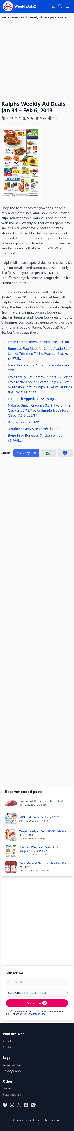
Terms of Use (12, 1065)
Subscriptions (12, 1095)
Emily (30, 118)
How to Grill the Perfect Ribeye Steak (41, 801)
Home (5, 17)
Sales (15, 17)
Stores (7, 1089)
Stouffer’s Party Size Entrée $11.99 (33, 429)
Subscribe (34, 1003)
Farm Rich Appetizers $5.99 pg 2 (32, 398)
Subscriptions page (35, 1013)
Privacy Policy (12, 1071)
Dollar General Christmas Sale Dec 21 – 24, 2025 (42, 865)
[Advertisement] (37, 58)
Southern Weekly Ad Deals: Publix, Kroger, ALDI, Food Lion (40, 849)
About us (9, 1041)
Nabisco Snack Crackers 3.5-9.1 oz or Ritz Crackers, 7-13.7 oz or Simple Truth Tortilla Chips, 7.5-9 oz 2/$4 (40, 410)
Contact (8, 1047)
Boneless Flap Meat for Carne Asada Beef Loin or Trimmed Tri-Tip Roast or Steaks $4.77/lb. (39, 353)
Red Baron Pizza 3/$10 (24, 422)
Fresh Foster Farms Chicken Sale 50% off (38, 342)
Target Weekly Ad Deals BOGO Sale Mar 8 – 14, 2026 (43, 833)
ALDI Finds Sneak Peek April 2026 (39, 817)
